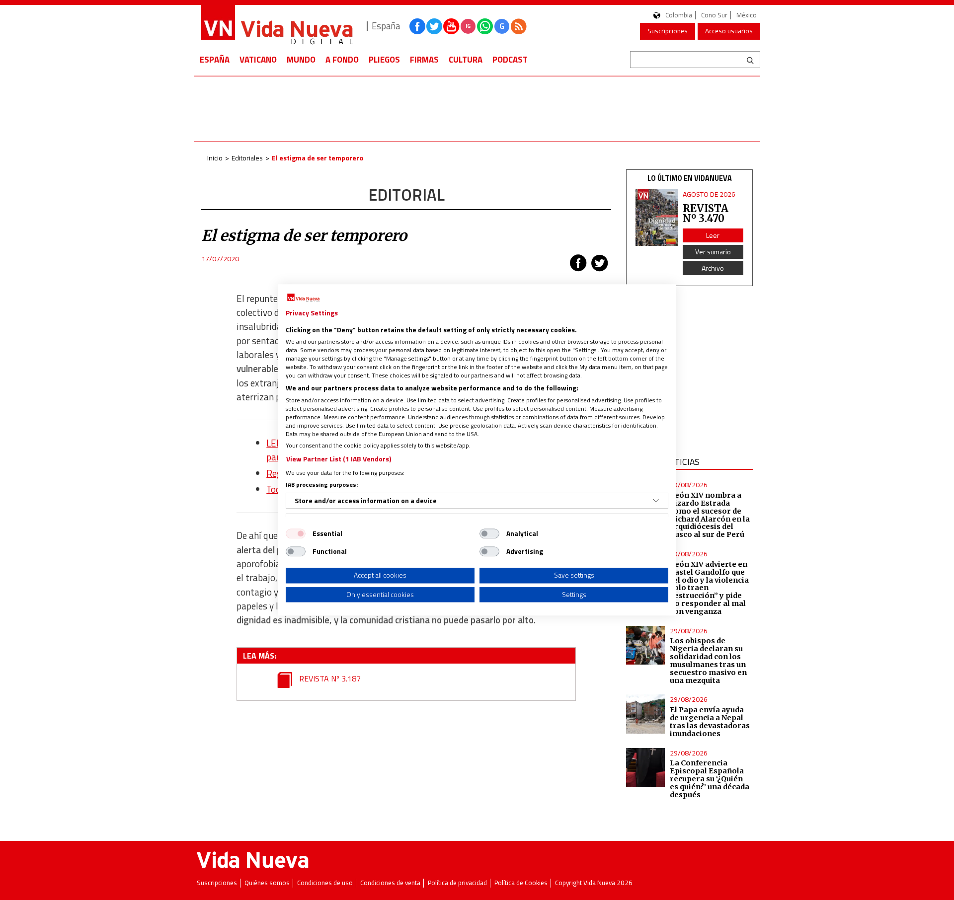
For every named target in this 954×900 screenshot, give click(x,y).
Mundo (301, 59)
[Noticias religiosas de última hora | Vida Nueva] (277, 26)
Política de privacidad (457, 883)
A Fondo (342, 59)
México (746, 15)
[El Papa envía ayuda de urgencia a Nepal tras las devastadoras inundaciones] (645, 713)
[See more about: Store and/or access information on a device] (656, 501)
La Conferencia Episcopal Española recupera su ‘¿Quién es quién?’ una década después (709, 778)
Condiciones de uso (325, 883)
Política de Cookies (521, 883)
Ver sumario (713, 251)
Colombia (678, 15)
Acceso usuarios (729, 31)
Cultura (465, 59)
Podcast (510, 59)
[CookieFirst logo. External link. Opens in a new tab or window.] (303, 298)
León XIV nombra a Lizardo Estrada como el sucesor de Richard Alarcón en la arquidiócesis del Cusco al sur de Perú (710, 515)
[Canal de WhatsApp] (484, 26)
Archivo (713, 268)
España (215, 59)
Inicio (215, 157)
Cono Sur (714, 15)
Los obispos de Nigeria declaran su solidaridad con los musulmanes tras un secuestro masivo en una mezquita (708, 660)
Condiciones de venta (390, 883)
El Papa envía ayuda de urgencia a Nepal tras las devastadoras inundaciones (710, 721)
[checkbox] (296, 533)
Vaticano (258, 59)
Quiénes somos (267, 883)
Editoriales (247, 157)
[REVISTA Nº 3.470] (657, 217)
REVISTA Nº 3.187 (329, 678)
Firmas (424, 59)
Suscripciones (667, 31)
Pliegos (384, 59)
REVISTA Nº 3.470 (705, 213)
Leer (712, 235)
